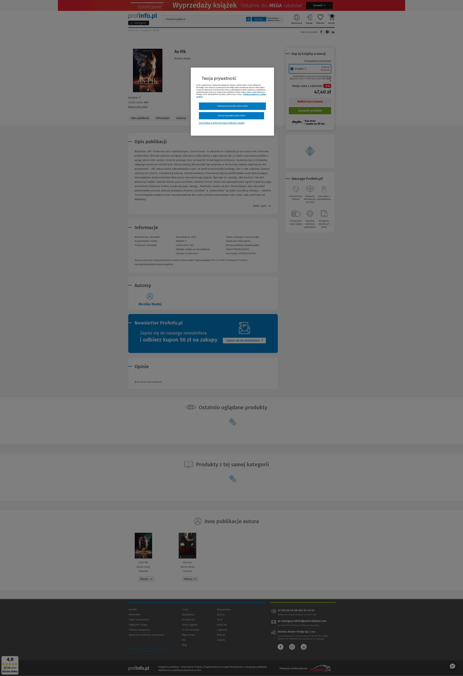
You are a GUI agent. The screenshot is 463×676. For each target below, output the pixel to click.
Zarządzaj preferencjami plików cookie (221, 123)
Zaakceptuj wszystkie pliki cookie (232, 106)
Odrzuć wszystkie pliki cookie (231, 115)
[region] (232, 102)
